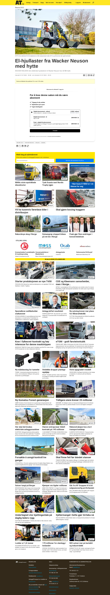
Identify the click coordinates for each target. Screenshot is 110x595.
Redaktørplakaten (34, 589)
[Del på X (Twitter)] (86, 75)
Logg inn (78, 2)
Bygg (42, 2)
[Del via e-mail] (91, 75)
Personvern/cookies (34, 592)
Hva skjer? (59, 2)
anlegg (38, 142)
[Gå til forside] (19, 3)
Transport (35, 2)
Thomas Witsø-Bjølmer (35, 572)
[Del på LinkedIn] (89, 75)
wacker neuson (29, 142)
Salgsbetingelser (54, 587)
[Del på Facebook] (84, 75)
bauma (43, 142)
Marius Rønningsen (54, 576)
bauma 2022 (20, 142)
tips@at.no (40, 576)
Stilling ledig (67, 2)
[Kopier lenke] (93, 75)
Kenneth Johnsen (74, 588)
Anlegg (28, 2)
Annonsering (52, 590)
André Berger (52, 570)
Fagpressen (32, 581)
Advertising (52, 593)
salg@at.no (55, 581)
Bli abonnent (86, 2)
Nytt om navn (50, 2)
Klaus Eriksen (32, 567)
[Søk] (93, 2)
